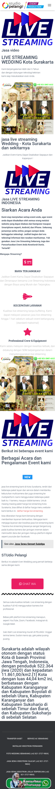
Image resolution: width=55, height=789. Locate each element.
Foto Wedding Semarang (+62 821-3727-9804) (27, 754)
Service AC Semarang (37, 739)
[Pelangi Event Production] (24, 5)
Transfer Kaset (14, 739)
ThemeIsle (38, 782)
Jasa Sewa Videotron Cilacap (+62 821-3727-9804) (28, 762)
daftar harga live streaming (30, 511)
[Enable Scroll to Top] (49, 783)
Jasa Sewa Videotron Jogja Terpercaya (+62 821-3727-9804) (27, 773)
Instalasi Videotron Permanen (27, 746)
